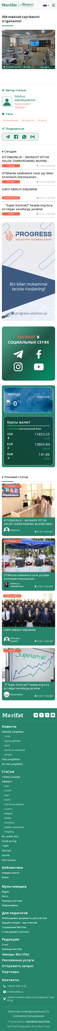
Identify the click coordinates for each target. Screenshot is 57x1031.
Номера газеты (10, 872)
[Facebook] (41, 715)
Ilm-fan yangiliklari (12, 763)
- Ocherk (7, 790)
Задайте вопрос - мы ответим (19, 922)
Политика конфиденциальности (28, 1011)
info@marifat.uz (15, 991)
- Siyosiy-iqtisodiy (11, 740)
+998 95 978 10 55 (16, 986)
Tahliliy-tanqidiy (11, 776)
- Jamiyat (7, 754)
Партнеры (10, 972)
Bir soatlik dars (10, 836)
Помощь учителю (12, 900)
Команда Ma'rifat (12, 949)
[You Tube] (53, 715)
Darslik (6, 855)
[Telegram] (36, 715)
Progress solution (37, 1021)
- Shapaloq (8, 831)
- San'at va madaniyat (14, 749)
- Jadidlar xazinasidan (13, 827)
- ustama (7, 808)
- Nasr (6, 795)
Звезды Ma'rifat (15, 954)
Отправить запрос (18, 966)
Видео (5, 891)
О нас (5, 944)
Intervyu (6, 850)
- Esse (6, 786)
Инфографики (10, 905)
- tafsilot (7, 817)
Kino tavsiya (9, 859)
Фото (5, 896)
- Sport (6, 745)
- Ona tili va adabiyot (13, 804)
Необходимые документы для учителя (24, 918)
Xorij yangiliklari (11, 759)
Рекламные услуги (18, 960)
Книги (5, 877)
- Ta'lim (6, 736)
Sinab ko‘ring (9, 841)
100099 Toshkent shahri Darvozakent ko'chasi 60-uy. (30, 999)
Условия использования (28, 1016)
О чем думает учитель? (15, 931)
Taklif (5, 845)
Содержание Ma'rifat (14, 927)
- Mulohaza (8, 822)
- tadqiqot (8, 813)
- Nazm (6, 799)
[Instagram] (47, 715)
